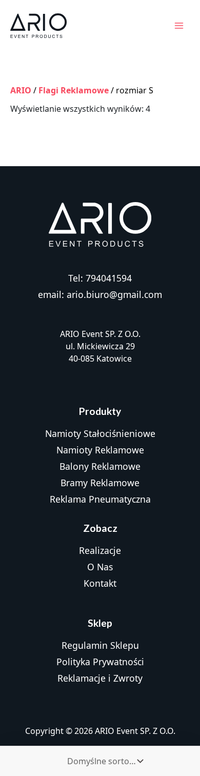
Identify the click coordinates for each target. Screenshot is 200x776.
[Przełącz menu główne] (179, 25)
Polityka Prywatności (100, 661)
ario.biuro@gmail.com (114, 294)
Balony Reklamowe (100, 466)
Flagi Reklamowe (73, 90)
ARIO (20, 90)
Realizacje (100, 550)
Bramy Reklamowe (100, 482)
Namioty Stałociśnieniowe (100, 433)
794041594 (109, 278)
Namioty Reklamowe (100, 450)
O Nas (100, 567)
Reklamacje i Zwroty (100, 678)
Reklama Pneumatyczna (100, 499)
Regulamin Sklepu (100, 645)
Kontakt (100, 583)
